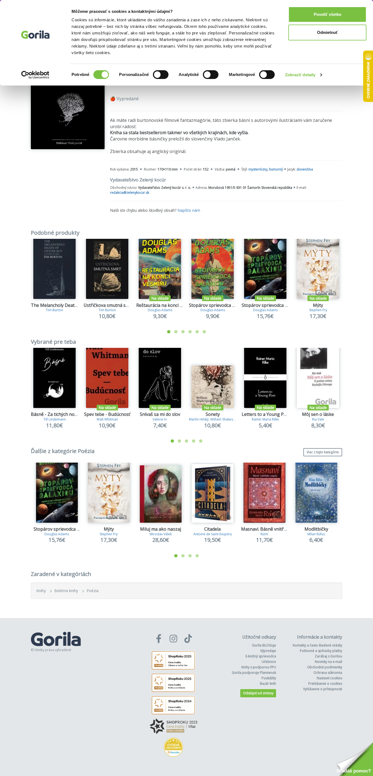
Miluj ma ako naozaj (160, 529)
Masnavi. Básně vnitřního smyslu (274, 529)
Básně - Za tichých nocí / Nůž (60, 414)
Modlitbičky (316, 529)
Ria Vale (318, 419)
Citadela (212, 529)
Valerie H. (160, 419)
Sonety (213, 414)
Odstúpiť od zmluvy (258, 693)
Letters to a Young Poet (266, 414)
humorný (276, 169)
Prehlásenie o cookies (325, 683)
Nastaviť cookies (329, 678)
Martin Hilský (199, 419)
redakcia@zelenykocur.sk (129, 192)
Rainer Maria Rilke (265, 419)
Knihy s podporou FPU (258, 667)
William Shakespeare (226, 419)
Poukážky (269, 678)
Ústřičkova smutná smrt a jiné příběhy (123, 305)
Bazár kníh (268, 683)
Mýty (318, 305)
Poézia (93, 590)
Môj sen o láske (318, 414)
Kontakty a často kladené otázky (317, 645)
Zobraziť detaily (300, 74)
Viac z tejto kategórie (323, 452)
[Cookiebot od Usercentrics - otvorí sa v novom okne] (35, 75)
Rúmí (264, 534)
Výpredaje (268, 650)
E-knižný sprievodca (260, 656)
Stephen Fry (318, 310)
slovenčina (305, 169)
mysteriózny (257, 169)
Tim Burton (54, 310)
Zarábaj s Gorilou (328, 656)
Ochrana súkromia (327, 672)
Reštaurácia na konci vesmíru (166, 305)
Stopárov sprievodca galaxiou (219, 305)
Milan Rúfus (316, 534)
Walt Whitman (107, 419)
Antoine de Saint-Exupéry (212, 534)
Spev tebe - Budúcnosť (107, 414)
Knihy (41, 590)
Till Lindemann (54, 419)
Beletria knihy (66, 590)
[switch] (160, 74)
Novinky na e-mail (328, 661)
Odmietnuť (327, 32)
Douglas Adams (160, 310)
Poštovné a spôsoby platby (321, 650)
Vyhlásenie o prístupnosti (322, 689)
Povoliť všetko (327, 14)
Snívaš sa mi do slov (160, 414)
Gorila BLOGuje (264, 645)
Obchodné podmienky (324, 667)
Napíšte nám (188, 210)
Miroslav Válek (161, 534)
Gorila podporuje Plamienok (254, 672)
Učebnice (269, 661)
